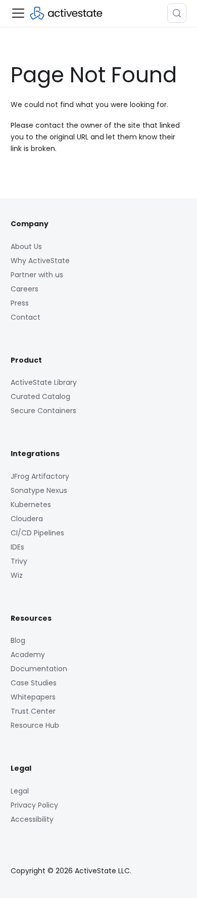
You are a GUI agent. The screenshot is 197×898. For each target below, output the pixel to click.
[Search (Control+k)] (176, 13)
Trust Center (33, 711)
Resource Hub (35, 725)
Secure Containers (43, 411)
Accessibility (32, 819)
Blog (18, 640)
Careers (24, 289)
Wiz (17, 575)
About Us (26, 246)
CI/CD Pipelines (37, 533)
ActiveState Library (44, 382)
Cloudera (27, 519)
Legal (20, 791)
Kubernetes (31, 505)
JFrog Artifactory (40, 476)
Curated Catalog (40, 396)
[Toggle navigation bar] (18, 13)
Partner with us (37, 275)
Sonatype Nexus (39, 490)
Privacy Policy (34, 805)
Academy (28, 655)
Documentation (39, 669)
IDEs (17, 547)
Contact (25, 317)
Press (20, 303)
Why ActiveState (40, 261)
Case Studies (34, 683)
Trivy (19, 561)
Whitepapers (33, 697)
